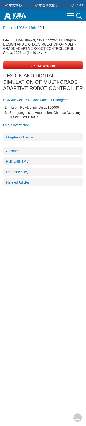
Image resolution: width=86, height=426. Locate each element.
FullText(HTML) (17, 161)
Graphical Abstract (21, 137)
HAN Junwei (12, 100)
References (17, 172)
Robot (7, 28)
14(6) (32, 28)
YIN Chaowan (35, 100)
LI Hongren (59, 100)
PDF (45, 65)
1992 (20, 28)
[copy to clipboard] (44, 52)
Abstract (12, 151)
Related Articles (18, 182)
